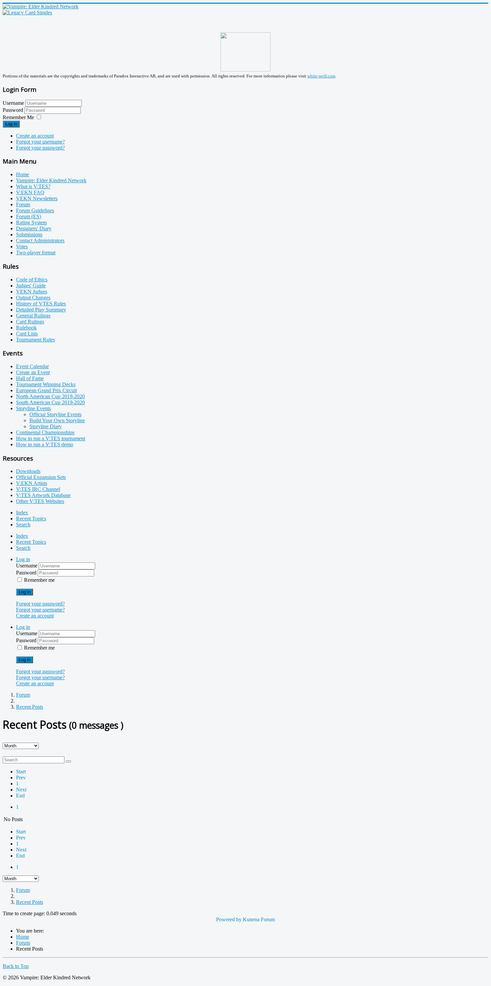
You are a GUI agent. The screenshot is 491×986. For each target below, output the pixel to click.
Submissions (29, 234)
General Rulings (33, 315)
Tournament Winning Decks (45, 384)
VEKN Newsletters (36, 198)
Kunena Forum (259, 919)
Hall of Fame (30, 378)
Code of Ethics (31, 279)
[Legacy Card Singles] (27, 12)
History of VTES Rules (41, 303)
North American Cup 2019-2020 (50, 396)
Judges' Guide (31, 285)
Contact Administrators (40, 240)
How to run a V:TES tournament (50, 438)
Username (13, 103)
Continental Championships (45, 432)
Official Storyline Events (55, 414)
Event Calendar (32, 366)
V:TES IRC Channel (38, 489)
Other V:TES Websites (40, 501)
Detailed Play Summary (41, 309)
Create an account (35, 136)
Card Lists (27, 333)
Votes (22, 246)
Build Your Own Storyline (57, 420)
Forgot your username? (40, 142)
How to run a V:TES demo (44, 444)
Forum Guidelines (35, 210)
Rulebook (26, 327)
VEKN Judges (31, 291)
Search (23, 524)
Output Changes (33, 297)
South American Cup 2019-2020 (50, 402)
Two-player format (35, 252)
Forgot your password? (40, 148)
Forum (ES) (28, 216)
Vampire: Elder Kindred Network (51, 180)
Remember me (39, 580)
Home (22, 174)
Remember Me (18, 117)
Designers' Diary (33, 228)
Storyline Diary (45, 426)
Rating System (31, 222)
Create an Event (33, 372)
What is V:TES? (33, 186)
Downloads (28, 471)
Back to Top (16, 966)
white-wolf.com (321, 75)
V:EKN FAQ (30, 192)
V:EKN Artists (31, 483)
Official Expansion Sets (41, 477)
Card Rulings (30, 321)
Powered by (228, 919)
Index (22, 512)
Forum (23, 204)
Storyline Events (33, 408)
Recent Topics (31, 518)
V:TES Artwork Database (43, 495)
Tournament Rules (35, 339)
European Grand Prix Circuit (46, 390)
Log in (11, 124)
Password (13, 110)
